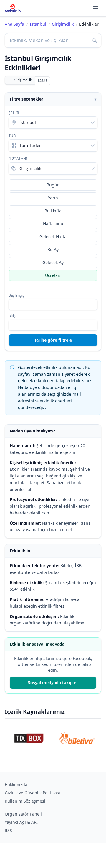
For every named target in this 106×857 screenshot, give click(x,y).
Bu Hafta (53, 210)
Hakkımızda (16, 784)
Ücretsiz (53, 275)
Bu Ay (53, 249)
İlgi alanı (18, 158)
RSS (8, 830)
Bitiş (12, 316)
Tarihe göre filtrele (53, 340)
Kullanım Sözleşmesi (25, 801)
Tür (12, 135)
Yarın (53, 198)
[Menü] (95, 8)
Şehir (14, 113)
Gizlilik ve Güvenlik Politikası (32, 793)
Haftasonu (53, 223)
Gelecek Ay (53, 262)
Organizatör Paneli (23, 814)
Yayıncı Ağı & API (21, 822)
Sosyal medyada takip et (53, 682)
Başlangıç (16, 295)
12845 (42, 80)
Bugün (53, 185)
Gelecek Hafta (53, 236)
